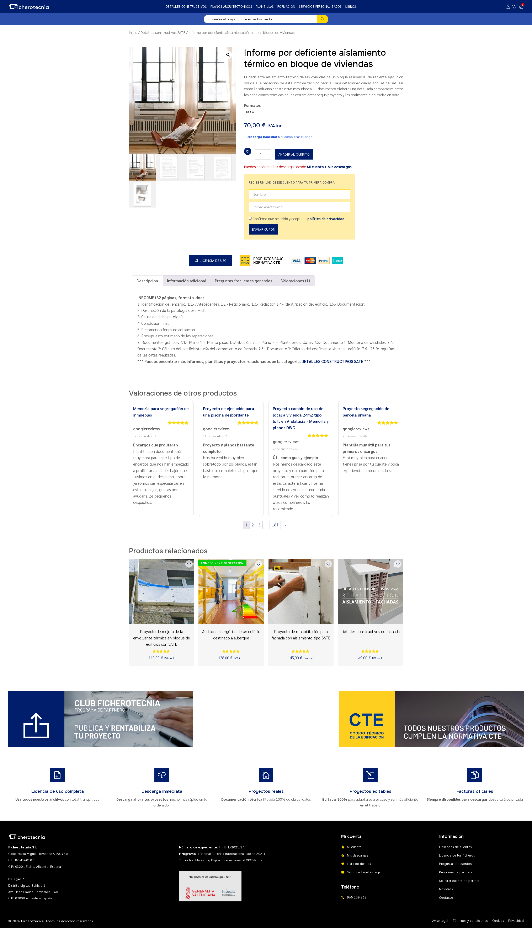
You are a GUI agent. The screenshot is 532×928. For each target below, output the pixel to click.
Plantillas (265, 6)
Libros (350, 6)
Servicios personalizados (320, 6)
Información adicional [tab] (186, 280)
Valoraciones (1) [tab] (295, 280)
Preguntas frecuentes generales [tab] (243, 280)
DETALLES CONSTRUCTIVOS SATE (332, 361)
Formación (286, 6)
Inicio (133, 32)
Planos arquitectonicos (231, 6)
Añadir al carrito (294, 154)
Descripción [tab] (147, 280)
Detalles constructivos (186, 6)
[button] (228, 55)
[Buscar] (323, 19)
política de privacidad (325, 218)
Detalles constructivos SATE (162, 32)
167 (275, 524)
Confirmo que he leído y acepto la (298, 218)
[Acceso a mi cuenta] (508, 7)
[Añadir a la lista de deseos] (247, 151)
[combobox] (260, 19)
